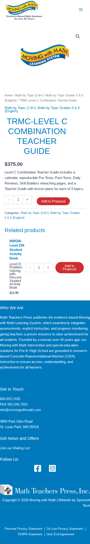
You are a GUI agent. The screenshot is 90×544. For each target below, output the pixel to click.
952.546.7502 (17, 404)
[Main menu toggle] (80, 9)
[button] (78, 36)
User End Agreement (60, 534)
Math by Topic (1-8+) (29, 95)
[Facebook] (38, 468)
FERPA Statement (30, 534)
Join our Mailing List (15, 448)
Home (8, 95)
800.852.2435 (10, 399)
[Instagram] (52, 468)
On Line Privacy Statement (65, 528)
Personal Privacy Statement (23, 528)
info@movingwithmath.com (20, 410)
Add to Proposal (53, 201)
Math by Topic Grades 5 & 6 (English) (42, 109)
